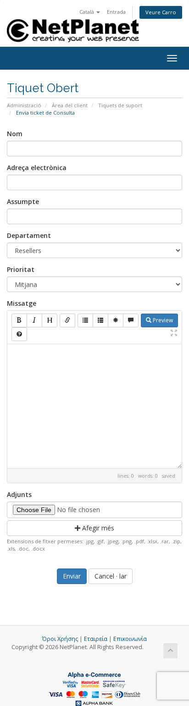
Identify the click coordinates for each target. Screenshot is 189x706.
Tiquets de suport (120, 105)
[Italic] (34, 320)
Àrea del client (70, 105)
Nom (14, 133)
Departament (29, 235)
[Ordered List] (100, 320)
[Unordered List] (85, 320)
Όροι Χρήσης (60, 639)
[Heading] (49, 320)
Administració (24, 105)
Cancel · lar (110, 576)
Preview (162, 320)
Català (87, 11)
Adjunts (19, 494)
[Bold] (19, 320)
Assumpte (23, 201)
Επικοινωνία (130, 639)
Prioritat (20, 269)
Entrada (116, 11)
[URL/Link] (67, 320)
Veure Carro (160, 12)
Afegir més (97, 528)
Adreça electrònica (37, 167)
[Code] (115, 320)
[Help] (19, 334)
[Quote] (131, 320)
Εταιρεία (95, 639)
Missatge (21, 303)
